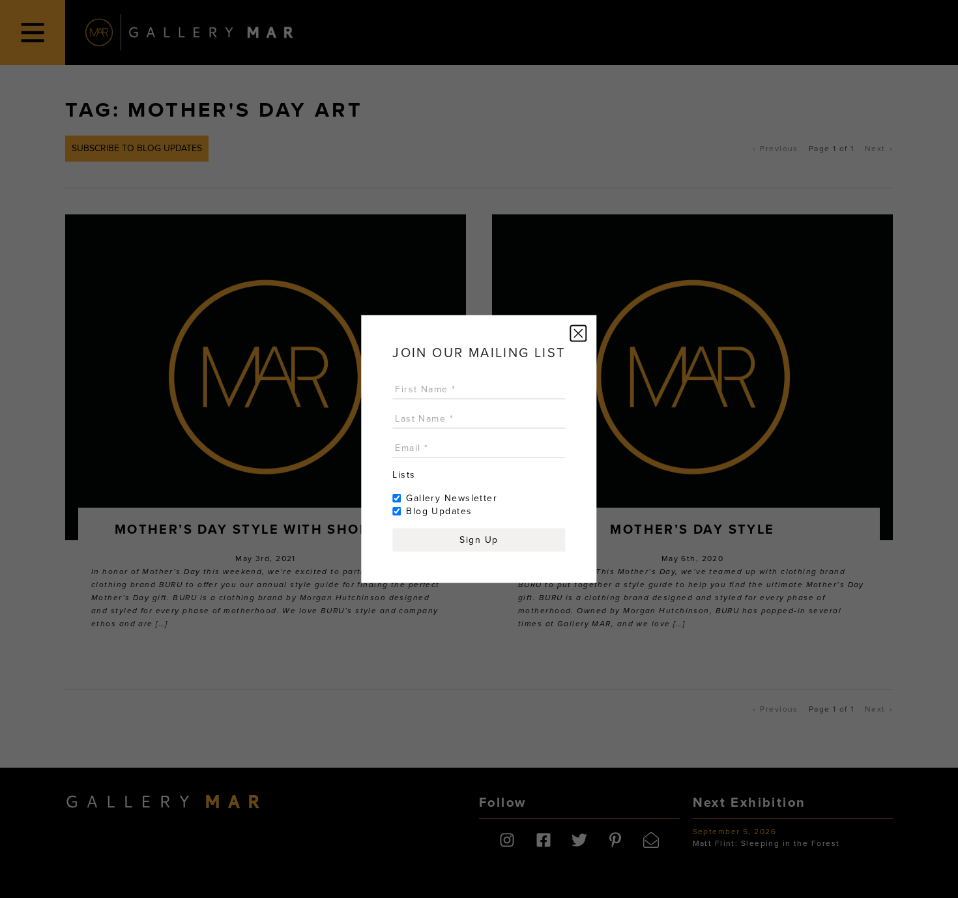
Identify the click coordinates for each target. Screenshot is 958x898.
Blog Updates (439, 511)
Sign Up (478, 539)
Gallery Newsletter (451, 498)
